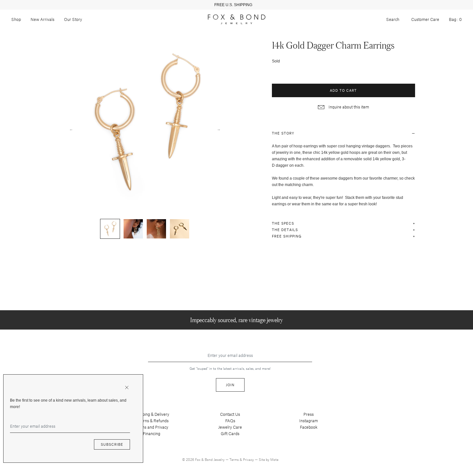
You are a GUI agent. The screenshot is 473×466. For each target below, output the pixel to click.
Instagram (308, 420)
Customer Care (425, 19)
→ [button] (219, 128)
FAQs (230, 420)
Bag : (455, 19)
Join (230, 385)
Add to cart (343, 90)
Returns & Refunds (151, 420)
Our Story (73, 19)
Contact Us (230, 414)
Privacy (249, 459)
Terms (234, 459)
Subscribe (112, 444)
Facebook (309, 427)
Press (308, 414)
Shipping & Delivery (151, 414)
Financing (151, 433)
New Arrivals (42, 19)
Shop (16, 19)
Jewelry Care (230, 427)
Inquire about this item (348, 106)
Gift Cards (230, 433)
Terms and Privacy (151, 427)
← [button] (71, 128)
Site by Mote (268, 459)
